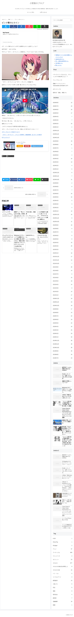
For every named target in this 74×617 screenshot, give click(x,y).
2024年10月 (62, 137)
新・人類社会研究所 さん (62, 61)
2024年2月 (62, 165)
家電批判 (62, 580)
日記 (62, 587)
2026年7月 (62, 106)
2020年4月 (62, 326)
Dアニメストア (6, 137)
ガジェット (62, 559)
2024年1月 (62, 169)
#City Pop (62, 542)
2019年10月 (62, 347)
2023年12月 (62, 172)
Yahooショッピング (37, 146)
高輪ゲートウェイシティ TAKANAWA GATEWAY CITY (60, 84)
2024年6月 (62, 151)
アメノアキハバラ (57, 80)
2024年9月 (62, 141)
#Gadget (62, 545)
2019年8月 (62, 354)
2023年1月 (62, 211)
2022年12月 (62, 214)
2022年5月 (62, 239)
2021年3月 (62, 288)
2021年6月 (62, 277)
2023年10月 (62, 179)
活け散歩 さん (59, 63)
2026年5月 (62, 113)
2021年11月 (62, 260)
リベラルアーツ (62, 577)
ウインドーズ (62, 556)
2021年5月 (62, 281)
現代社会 (62, 594)
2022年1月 (62, 253)
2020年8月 (62, 312)
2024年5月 (62, 155)
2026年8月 (62, 102)
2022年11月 (62, 218)
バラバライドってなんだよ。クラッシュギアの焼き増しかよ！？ (62, 75)
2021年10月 (62, 263)
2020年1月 (62, 337)
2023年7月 (62, 190)
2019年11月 (62, 344)
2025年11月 (62, 130)
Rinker (22, 143)
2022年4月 (62, 242)
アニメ (4, 156)
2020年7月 (62, 316)
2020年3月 (62, 330)
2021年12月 (62, 256)
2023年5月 (62, 197)
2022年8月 (62, 228)
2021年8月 (62, 270)
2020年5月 (62, 323)
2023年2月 (62, 207)
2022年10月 (62, 221)
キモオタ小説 (62, 570)
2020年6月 (62, 319)
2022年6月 (62, 235)
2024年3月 (62, 162)
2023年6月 (62, 193)
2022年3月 (62, 246)
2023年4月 (62, 200)
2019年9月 (62, 351)
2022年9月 (62, 225)
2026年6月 (62, 109)
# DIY (62, 538)
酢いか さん (59, 65)
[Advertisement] (13, 167)
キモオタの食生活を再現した (62, 566)
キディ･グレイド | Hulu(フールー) (11, 132)
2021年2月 (62, 291)
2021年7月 (62, 274)
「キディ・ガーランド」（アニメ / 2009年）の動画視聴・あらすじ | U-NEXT (22, 134)
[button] (71, 20)
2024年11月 (62, 134)
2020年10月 (62, 305)
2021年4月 (62, 284)
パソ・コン (62, 573)
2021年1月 (62, 295)
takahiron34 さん (60, 59)
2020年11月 (62, 302)
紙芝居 (62, 598)
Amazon (20, 146)
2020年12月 (62, 298)
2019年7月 (62, 358)
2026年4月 (62, 116)
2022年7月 (62, 232)
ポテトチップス (57, 89)
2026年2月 (62, 123)
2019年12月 (62, 340)
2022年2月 (62, 249)
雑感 (62, 605)
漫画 (62, 591)
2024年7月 (62, 148)
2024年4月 (62, 158)
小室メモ (62, 584)
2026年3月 (62, 120)
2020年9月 (62, 309)
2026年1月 (62, 127)
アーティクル (11, 156)
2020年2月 (62, 333)
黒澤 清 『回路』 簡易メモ (59, 92)
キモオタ (62, 563)
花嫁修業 (62, 601)
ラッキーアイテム (20, 142)
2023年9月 (62, 183)
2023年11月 (62, 176)
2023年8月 (62, 186)
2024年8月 (62, 144)
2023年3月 (62, 204)
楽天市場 (27, 146)
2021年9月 (62, 267)
